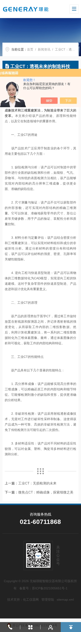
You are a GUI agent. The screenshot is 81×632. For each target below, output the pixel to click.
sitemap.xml (65, 599)
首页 (30, 49)
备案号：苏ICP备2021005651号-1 (43, 588)
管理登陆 (47, 599)
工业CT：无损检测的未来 (37, 483)
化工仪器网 (31, 599)
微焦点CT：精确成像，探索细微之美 (45, 492)
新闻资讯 (44, 49)
